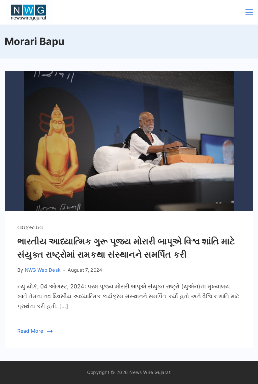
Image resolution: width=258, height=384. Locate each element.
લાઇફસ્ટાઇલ (30, 227)
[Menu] (249, 12)
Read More (30, 331)
